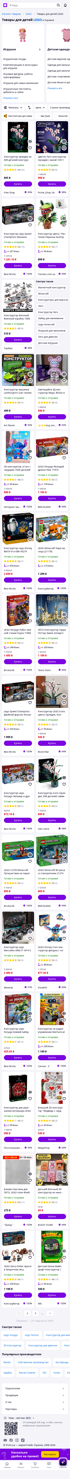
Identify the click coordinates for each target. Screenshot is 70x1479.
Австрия (45, 115)
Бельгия (63, 115)
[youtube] (5, 1440)
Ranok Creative (27, 1372)
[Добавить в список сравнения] (30, 141)
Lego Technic (32, 1335)
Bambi (7, 1362)
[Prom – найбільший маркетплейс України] (5, 5)
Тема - (16, 1417)
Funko (57, 1372)
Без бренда (62, 1362)
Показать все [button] (10, 97)
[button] (18, 184)
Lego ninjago (11, 1335)
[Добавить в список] (30, 148)
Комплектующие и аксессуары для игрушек (20, 66)
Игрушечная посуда (14, 59)
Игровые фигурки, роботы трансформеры (18, 75)
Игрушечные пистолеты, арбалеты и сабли (17, 90)
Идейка (8, 1372)
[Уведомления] (65, 5)
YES (44, 1372)
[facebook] (11, 1440)
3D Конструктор (12, 1345)
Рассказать (50, 1454)
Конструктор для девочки (42, 1345)
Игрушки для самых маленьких (20, 83)
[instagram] (17, 1440)
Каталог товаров (11, 13)
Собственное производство (33, 1362)
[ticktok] (23, 1440)
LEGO (29, 13)
